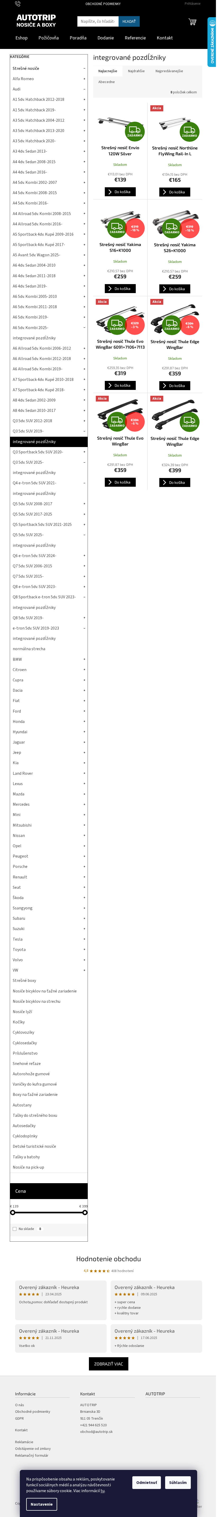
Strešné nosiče (26, 68)
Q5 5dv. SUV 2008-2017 (32, 504)
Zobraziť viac (108, 1363)
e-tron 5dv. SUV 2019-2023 (36, 628)
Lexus (18, 784)
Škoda (18, 898)
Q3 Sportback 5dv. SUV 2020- (38, 452)
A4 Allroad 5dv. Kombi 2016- (37, 224)
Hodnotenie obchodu (108, 1258)
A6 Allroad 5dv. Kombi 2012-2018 (42, 359)
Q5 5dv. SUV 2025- (28, 535)
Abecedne (106, 82)
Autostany (22, 1105)
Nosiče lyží (22, 1012)
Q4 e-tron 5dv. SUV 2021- (34, 483)
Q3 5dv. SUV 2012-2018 (32, 421)
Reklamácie (24, 1442)
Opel (17, 846)
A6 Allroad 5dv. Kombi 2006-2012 (42, 348)
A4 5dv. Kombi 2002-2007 (35, 182)
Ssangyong (23, 908)
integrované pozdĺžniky (34, 338)
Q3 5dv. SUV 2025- (28, 462)
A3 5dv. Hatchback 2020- (34, 141)
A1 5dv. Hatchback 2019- (34, 110)
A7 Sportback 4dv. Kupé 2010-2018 (43, 379)
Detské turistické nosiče (34, 1146)
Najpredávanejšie (169, 71)
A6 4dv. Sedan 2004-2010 (34, 265)
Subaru (19, 918)
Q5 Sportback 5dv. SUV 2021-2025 (42, 524)
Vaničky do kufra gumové (35, 1084)
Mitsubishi (22, 825)
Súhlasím (178, 1483)
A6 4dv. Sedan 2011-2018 (34, 276)
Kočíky (19, 1022)
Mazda (18, 794)
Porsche (20, 866)
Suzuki (18, 929)
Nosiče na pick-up (28, 1167)
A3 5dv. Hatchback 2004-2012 (38, 120)
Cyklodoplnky (25, 1136)
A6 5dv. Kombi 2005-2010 (35, 296)
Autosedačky (24, 1126)
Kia (16, 763)
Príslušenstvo (25, 1053)
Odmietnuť (146, 1483)
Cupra (18, 680)
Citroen (19, 670)
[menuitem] (21, 38)
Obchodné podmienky (103, 4)
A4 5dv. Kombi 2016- (30, 203)
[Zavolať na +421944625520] (23, 3)
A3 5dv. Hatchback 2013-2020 (38, 131)
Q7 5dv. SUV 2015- (28, 576)
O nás (19, 1405)
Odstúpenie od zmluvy (33, 1448)
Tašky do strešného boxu (35, 1115)
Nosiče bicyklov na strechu (36, 1001)
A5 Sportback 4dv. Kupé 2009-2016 (43, 234)
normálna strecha (29, 649)
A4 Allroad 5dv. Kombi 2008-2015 (42, 214)
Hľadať (129, 21)
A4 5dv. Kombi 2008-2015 (35, 193)
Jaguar (19, 742)
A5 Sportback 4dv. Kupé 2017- (39, 245)
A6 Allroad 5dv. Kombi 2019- (37, 369)
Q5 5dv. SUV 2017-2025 (32, 514)
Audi (16, 89)
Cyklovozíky (23, 1032)
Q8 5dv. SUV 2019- (28, 618)
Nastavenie (42, 1504)
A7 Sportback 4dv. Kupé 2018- (39, 390)
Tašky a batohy (26, 1157)
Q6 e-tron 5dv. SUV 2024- (34, 556)
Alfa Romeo (23, 79)
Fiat (16, 701)
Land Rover (23, 773)
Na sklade (30, 1229)
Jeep (17, 752)
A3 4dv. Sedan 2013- (30, 151)
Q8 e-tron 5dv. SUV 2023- (34, 587)
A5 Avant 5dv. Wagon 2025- (36, 255)
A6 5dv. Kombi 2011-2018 (35, 307)
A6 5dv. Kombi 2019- (30, 317)
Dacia (17, 690)
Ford (17, 711)
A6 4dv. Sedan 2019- (30, 286)
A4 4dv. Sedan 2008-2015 (34, 162)
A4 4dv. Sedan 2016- (30, 172)
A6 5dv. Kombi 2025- (30, 328)
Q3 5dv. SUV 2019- (28, 431)
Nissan (19, 836)
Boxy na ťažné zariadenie (35, 1094)
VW (15, 970)
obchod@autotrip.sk (96, 1431)
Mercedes (21, 804)
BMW (17, 659)
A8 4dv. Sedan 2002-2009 (34, 400)
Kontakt (21, 1430)
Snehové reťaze (27, 1064)
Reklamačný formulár (31, 1455)
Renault (20, 877)
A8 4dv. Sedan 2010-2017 (34, 410)
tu (103, 1491)
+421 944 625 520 (93, 1425)
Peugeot (20, 856)
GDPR (19, 1418)
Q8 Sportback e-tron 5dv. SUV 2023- (44, 597)
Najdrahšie (136, 71)
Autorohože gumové (31, 1074)
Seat (17, 887)
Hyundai (20, 732)
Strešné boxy (24, 980)
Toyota (19, 950)
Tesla (17, 939)
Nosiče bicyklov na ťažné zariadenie (45, 991)
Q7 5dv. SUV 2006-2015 (32, 566)
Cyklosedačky (25, 1043)
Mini (16, 815)
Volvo (18, 960)
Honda (19, 722)
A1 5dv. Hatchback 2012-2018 (38, 99)
